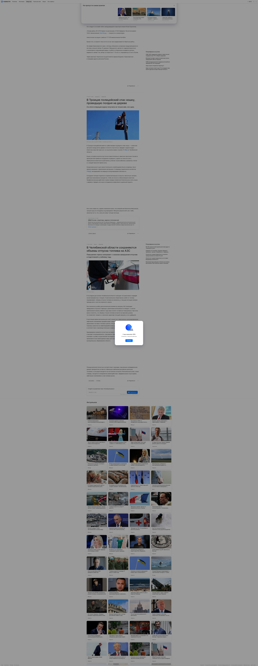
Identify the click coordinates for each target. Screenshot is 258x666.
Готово (129, 340)
